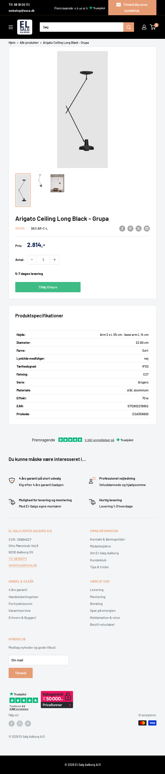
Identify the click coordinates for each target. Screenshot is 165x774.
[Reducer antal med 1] (31, 259)
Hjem (12, 42)
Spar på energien (103, 610)
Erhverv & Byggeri (22, 617)
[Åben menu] (11, 27)
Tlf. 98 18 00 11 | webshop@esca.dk (22, 7)
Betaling (96, 603)
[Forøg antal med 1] (54, 259)
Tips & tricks (99, 567)
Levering (97, 590)
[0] (153, 27)
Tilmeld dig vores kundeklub (135, 7)
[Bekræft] (128, 27)
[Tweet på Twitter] (139, 228)
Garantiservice (20, 610)
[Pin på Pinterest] (130, 228)
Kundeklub (98, 560)
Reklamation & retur (105, 617)
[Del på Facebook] (122, 228)
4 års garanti (18, 590)
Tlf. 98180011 (18, 558)
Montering (97, 597)
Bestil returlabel (102, 624)
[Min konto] (144, 27)
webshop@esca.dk (23, 565)
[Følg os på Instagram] (20, 723)
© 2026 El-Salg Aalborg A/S (82, 764)
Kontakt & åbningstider (107, 539)
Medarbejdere (100, 546)
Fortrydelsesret (20, 603)
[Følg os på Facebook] (12, 723)
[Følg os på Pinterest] (28, 723)
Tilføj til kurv (48, 287)
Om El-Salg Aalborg (104, 553)
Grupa (20, 228)
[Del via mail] (147, 228)
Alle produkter (29, 42)
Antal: (19, 259)
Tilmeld (20, 673)
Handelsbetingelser (23, 597)
